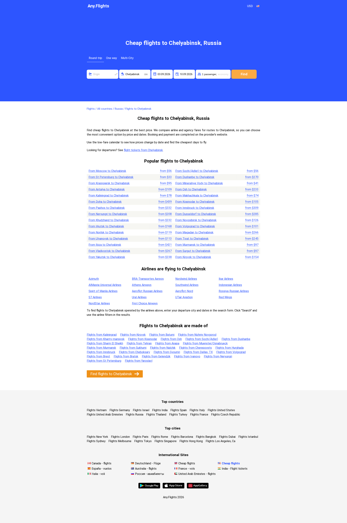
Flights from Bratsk (126, 356)
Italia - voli (98, 474)
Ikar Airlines (226, 279)
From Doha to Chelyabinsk (105, 201)
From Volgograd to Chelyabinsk (195, 226)
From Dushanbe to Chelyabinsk (194, 177)
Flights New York (97, 436)
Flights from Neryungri (218, 356)
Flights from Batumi (161, 334)
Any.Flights (98, 6)
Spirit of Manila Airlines (103, 291)
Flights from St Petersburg (104, 360)
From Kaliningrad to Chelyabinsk (109, 195)
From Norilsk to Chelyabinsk (106, 232)
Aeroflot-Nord (184, 291)
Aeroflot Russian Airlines (147, 291)
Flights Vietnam (97, 410)
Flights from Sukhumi (133, 347)
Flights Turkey (178, 414)
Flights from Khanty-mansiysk (106, 339)
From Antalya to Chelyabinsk (107, 189)
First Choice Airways (145, 303)
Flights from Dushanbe (236, 339)
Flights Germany (120, 410)
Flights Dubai (227, 436)
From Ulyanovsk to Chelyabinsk (108, 238)
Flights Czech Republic (225, 414)
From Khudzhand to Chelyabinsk (109, 220)
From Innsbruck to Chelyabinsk (194, 208)
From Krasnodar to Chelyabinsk (195, 201)
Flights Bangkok (206, 436)
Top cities (172, 428)
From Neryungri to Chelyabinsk (108, 214)
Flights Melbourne (119, 441)
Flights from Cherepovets (195, 347)
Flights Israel (141, 410)
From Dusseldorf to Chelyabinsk (195, 214)
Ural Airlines (139, 297)
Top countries (172, 402)
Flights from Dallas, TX (198, 352)
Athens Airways (141, 285)
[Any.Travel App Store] (173, 487)
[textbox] (102, 74)
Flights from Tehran (139, 343)
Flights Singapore (166, 441)
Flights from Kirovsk (133, 334)
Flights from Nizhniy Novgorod (197, 334)
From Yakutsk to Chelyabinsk (107, 257)
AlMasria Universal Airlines (105, 285)
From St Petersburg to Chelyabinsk (111, 177)
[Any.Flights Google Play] (149, 487)
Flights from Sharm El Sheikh (105, 343)
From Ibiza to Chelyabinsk (105, 244)
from (166, 171)
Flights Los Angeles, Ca (220, 441)
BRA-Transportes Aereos (148, 279)
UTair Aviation (184, 297)
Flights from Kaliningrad (102, 334)
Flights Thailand (156, 414)
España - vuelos (102, 468)
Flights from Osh (171, 339)
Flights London (120, 436)
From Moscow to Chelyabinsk (107, 171)
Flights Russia (134, 414)
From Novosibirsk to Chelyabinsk (196, 220)
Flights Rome (159, 436)
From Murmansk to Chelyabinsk (195, 244)
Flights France (199, 414)
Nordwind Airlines (186, 279)
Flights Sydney (96, 441)
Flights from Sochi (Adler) (201, 339)
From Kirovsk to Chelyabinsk (193, 257)
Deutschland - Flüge (148, 463)
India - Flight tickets (234, 468)
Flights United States (221, 410)
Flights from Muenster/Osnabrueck (205, 343)
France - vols (186, 468)
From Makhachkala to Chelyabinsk (196, 195)
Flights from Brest (98, 356)
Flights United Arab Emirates (105, 414)
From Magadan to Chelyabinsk (194, 232)
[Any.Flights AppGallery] (197, 487)
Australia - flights (146, 468)
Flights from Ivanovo (187, 356)
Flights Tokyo (143, 441)
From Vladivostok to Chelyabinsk (109, 251)
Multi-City (127, 58)
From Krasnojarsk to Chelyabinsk (109, 183)
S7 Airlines (95, 297)
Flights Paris (140, 436)
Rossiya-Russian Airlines (234, 291)
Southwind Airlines (186, 285)
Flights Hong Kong (191, 441)
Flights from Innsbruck (101, 352)
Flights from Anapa (167, 343)
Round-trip (95, 58)
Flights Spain (178, 410)
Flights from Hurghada (229, 347)
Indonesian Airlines (230, 285)
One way (111, 58)
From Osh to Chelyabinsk (191, 189)
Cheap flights (186, 463)
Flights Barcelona (182, 436)
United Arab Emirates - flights (197, 474)
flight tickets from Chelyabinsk (143, 150)
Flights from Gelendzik (156, 356)
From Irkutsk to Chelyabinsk (106, 226)
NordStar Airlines (99, 303)
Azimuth (94, 279)
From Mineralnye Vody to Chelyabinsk (199, 183)
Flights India (160, 410)
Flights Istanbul (248, 436)
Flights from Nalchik (162, 347)
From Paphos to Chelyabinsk (107, 208)
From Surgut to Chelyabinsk (192, 251)
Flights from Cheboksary (134, 352)
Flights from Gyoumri (167, 352)
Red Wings (225, 297)
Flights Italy (197, 410)
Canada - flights (101, 463)
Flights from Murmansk (101, 347)
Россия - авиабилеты (149, 474)
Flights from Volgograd (231, 352)
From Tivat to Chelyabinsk (192, 238)
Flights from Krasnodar (142, 339)
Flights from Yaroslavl (138, 360)
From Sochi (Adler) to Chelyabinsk (196, 171)
